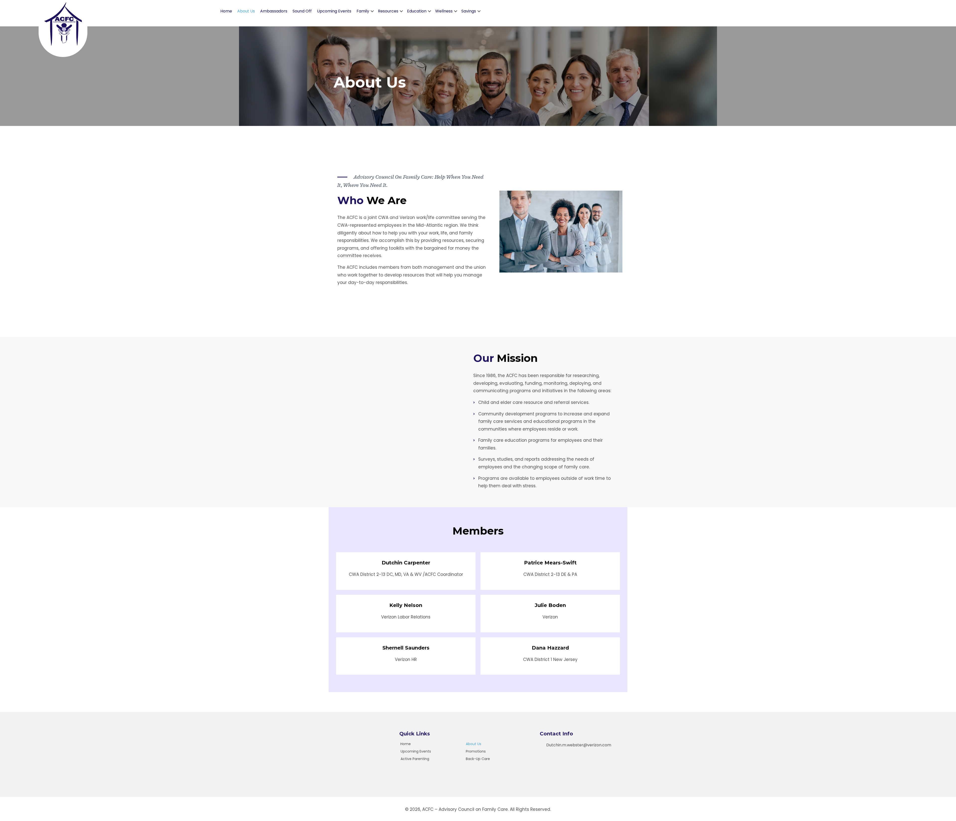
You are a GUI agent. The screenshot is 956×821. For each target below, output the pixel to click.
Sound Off (302, 11)
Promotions (476, 751)
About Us (246, 11)
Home (226, 11)
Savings (468, 11)
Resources (388, 11)
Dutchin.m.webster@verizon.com (578, 745)
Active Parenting (415, 758)
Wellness (444, 11)
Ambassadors (273, 11)
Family (363, 11)
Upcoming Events (334, 11)
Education (416, 11)
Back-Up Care (478, 758)
